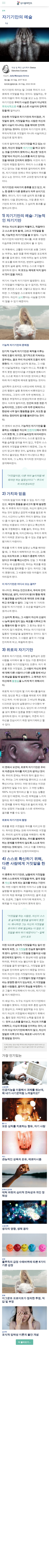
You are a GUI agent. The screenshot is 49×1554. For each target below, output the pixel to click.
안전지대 (32, 430)
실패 (20, 297)
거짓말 (21, 949)
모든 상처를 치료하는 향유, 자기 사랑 (23, 1126)
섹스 (3, 1156)
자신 (7, 882)
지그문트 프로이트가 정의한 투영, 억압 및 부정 (23, 1300)
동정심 (15, 681)
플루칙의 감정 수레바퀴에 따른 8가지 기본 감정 (24, 1263)
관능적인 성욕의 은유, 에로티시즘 (21, 1159)
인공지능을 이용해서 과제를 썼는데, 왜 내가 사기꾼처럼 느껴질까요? (23, 1091)
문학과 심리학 (7, 1189)
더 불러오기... (24, 1342)
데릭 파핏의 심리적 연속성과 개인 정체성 (23, 1194)
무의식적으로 (9, 106)
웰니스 (4, 1123)
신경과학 (5, 1087)
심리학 (4, 1332)
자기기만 (28, 147)
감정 (3, 1259)
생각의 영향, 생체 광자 (15, 1228)
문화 (3, 11)
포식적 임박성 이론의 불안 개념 (20, 1334)
